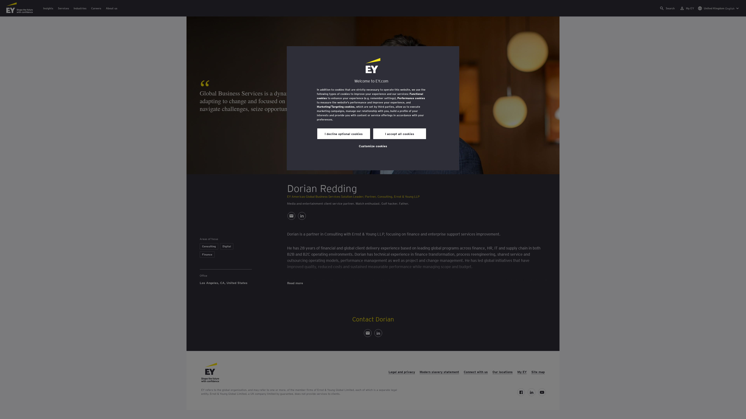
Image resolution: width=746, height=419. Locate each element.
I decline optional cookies (344, 134)
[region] (373, 108)
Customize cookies (373, 146)
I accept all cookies (399, 134)
